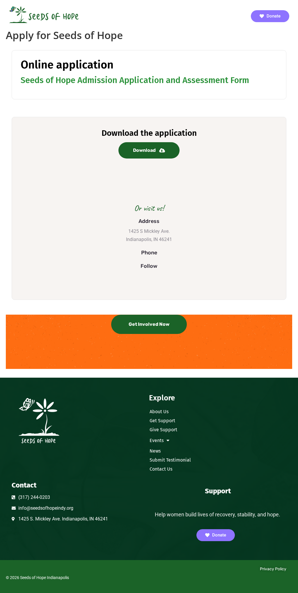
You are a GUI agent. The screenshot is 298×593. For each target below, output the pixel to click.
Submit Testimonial (170, 460)
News (155, 451)
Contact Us (161, 469)
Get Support (162, 420)
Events (157, 440)
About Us (159, 411)
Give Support (163, 429)
